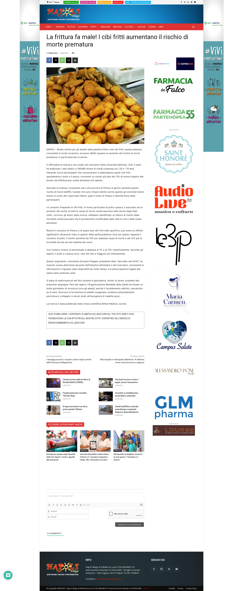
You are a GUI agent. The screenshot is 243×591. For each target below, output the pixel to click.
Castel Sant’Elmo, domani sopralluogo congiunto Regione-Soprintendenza (127, 409)
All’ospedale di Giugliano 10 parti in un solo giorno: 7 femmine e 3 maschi (127, 457)
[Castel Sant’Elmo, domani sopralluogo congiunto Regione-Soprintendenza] (106, 410)
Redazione (53, 53)
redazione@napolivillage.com (109, 579)
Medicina (50, 451)
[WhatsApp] (62, 60)
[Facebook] (181, 2)
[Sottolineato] (57, 505)
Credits (145, 588)
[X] (188, 2)
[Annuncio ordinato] (65, 505)
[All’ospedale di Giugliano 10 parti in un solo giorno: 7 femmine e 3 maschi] (128, 441)
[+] (88, 505)
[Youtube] (195, 2)
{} (85, 505)
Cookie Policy (191, 588)
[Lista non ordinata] (69, 505)
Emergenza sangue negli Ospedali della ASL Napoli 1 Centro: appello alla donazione (60, 457)
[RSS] (169, 569)
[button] (193, 27)
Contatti (172, 588)
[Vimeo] (191, 2)
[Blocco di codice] (77, 505)
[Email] (68, 60)
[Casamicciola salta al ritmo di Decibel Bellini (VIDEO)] (53, 383)
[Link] (81, 505)
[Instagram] (184, 2)
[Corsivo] (53, 505)
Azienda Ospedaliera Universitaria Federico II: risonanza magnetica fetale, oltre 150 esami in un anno (94, 457)
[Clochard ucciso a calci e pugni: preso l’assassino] (106, 383)
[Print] (75, 60)
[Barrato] (61, 505)
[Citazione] (73, 505)
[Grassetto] (49, 505)
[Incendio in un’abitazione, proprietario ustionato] (106, 396)
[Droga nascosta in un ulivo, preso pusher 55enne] (53, 410)
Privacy (180, 588)
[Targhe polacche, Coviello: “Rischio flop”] (53, 396)
